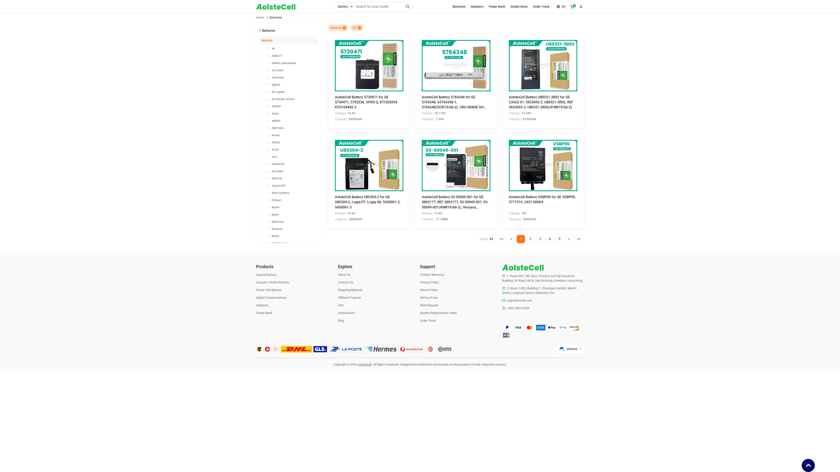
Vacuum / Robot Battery (272, 282)
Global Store (519, 6)
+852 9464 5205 (518, 308)
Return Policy (429, 290)
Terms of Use (429, 297)
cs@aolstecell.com (519, 300)
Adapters (477, 6)
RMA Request (429, 305)
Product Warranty (432, 274)
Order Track (541, 6)
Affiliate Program (349, 297)
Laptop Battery (266, 274)
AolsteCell (364, 364)
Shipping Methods (350, 290)
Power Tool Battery (269, 290)
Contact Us (345, 282)
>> (578, 239)
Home (260, 17)
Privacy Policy (429, 282)
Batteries (459, 6)
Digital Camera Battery (271, 297)
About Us (344, 274)
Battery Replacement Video (438, 313)
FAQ (341, 305)
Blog (341, 320)
